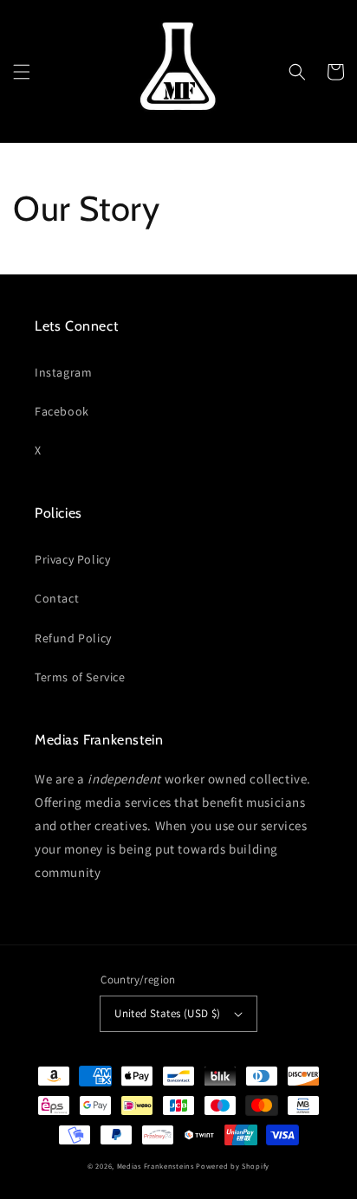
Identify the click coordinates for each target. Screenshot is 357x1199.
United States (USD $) (167, 1013)
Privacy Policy (72, 559)
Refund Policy (73, 638)
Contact (57, 598)
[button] (22, 72)
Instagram (63, 372)
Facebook (62, 411)
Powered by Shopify (232, 1165)
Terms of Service (80, 677)
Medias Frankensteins (155, 1165)
